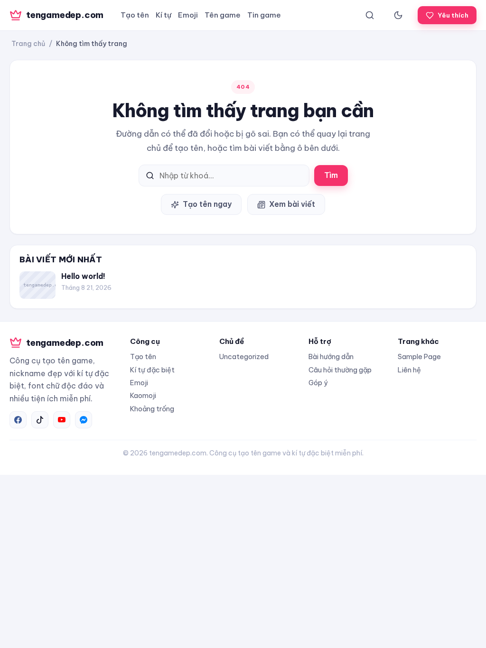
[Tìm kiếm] (370, 15)
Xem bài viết (292, 204)
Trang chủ (28, 43)
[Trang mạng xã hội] (18, 419)
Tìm (331, 175)
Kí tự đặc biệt (152, 369)
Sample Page (419, 356)
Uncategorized (244, 356)
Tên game (223, 14)
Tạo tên (135, 14)
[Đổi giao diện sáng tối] (398, 15)
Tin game (264, 14)
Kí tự (163, 14)
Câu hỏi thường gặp (340, 369)
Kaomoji (143, 395)
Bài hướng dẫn (331, 356)
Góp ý (317, 382)
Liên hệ (409, 369)
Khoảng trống (152, 408)
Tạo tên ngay (207, 204)
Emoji (188, 14)
